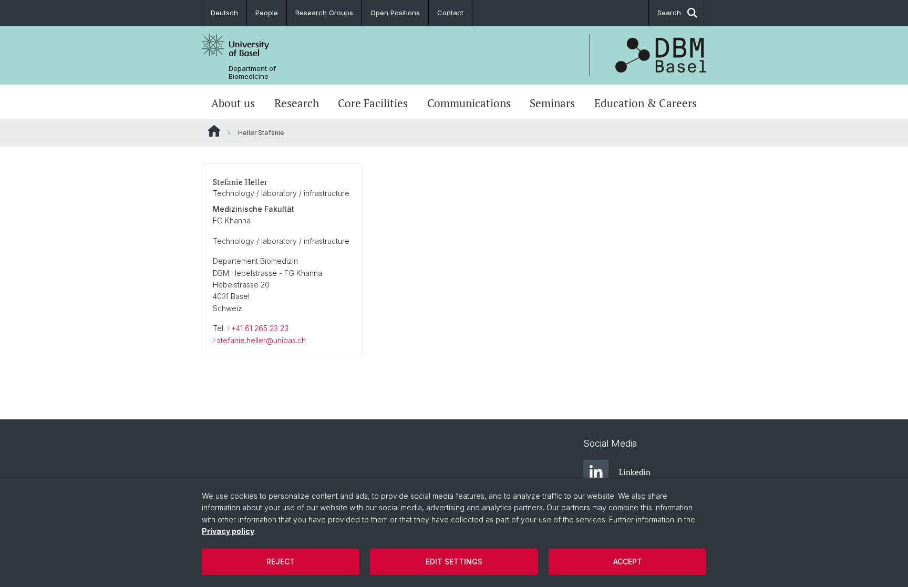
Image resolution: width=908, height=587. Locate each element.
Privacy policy (228, 531)
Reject (280, 561)
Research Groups (324, 12)
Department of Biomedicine (252, 72)
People (266, 12)
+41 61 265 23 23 (259, 328)
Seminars (552, 103)
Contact (450, 12)
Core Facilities (373, 103)
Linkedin (635, 472)
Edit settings (454, 561)
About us (233, 103)
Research (296, 103)
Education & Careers (645, 103)
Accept (627, 561)
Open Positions (395, 12)
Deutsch (224, 12)
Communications (469, 103)
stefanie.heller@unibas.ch (261, 340)
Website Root (214, 131)
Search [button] (669, 12)
